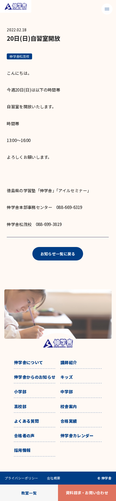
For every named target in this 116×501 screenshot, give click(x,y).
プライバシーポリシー (21, 478)
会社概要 (53, 478)
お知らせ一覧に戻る (57, 253)
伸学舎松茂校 (19, 56)
